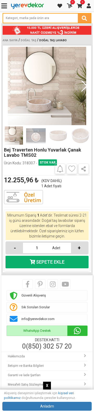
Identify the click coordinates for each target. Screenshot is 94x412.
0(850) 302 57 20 (47, 346)
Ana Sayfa (10, 40)
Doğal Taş (28, 40)
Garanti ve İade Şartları (24, 375)
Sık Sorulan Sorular (35, 307)
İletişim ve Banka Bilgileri (26, 366)
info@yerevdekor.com (38, 319)
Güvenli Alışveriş (33, 295)
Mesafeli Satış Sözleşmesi (27, 384)
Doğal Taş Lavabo (53, 40)
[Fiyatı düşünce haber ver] (60, 168)
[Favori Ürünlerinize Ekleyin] (71, 168)
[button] (83, 86)
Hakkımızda (16, 356)
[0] (70, 6)
